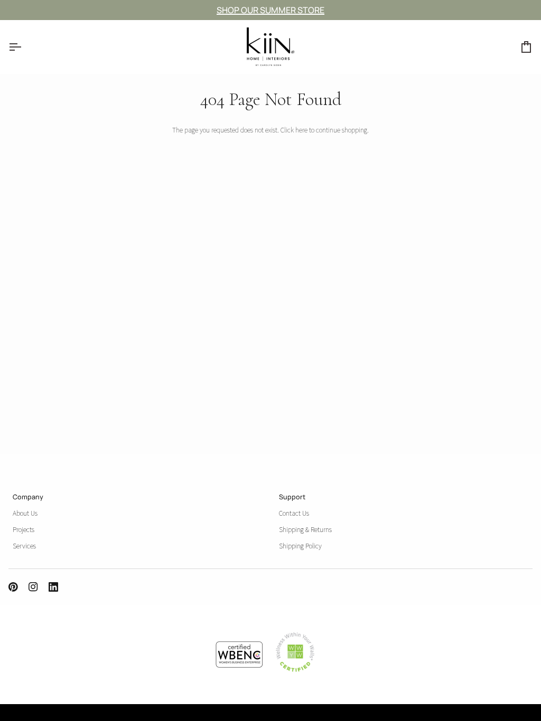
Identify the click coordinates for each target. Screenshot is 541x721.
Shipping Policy (300, 546)
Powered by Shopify (78, 714)
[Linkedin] (53, 587)
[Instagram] (33, 587)
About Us (25, 513)
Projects (23, 529)
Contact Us (294, 513)
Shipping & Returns (305, 529)
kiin (20, 714)
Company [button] (28, 496)
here (301, 130)
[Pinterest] (13, 587)
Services (24, 546)
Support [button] (292, 496)
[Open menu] (24, 46)
